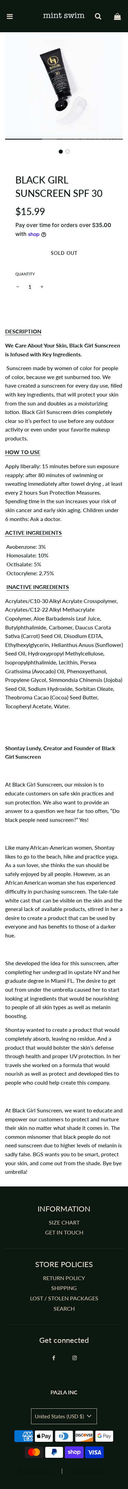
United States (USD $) (60, 1416)
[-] (17, 287)
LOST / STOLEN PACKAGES (64, 1298)
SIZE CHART (64, 1222)
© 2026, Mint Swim (37, 1471)
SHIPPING (64, 1288)
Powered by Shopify (85, 1471)
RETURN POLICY (64, 1278)
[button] (61, 152)
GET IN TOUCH (64, 1232)
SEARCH (64, 1308)
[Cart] (117, 16)
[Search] (98, 16)
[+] (42, 287)
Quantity (25, 274)
